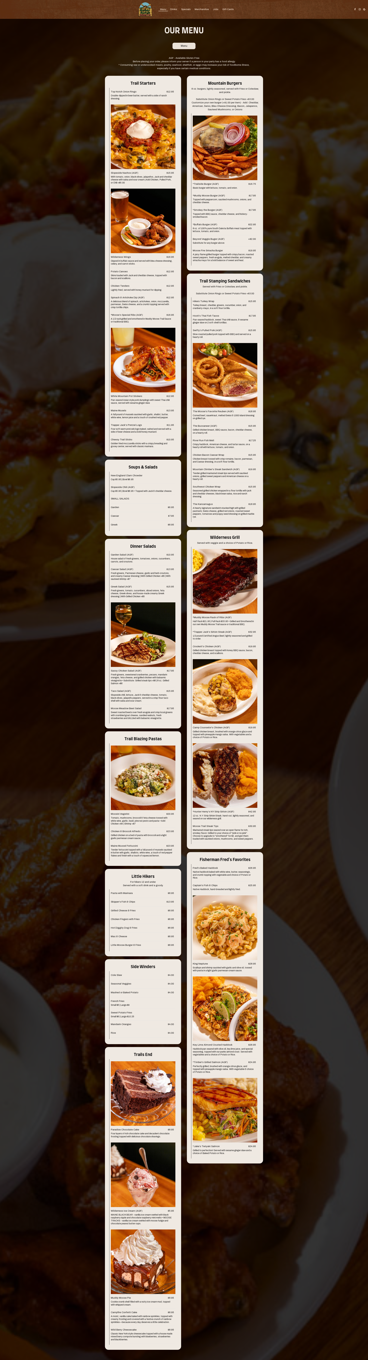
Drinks (173, 9)
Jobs (215, 9)
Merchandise (202, 9)
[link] (145, 9)
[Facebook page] (355, 9)
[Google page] (364, 9)
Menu (163, 9)
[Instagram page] (359, 9)
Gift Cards (228, 9)
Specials (186, 9)
